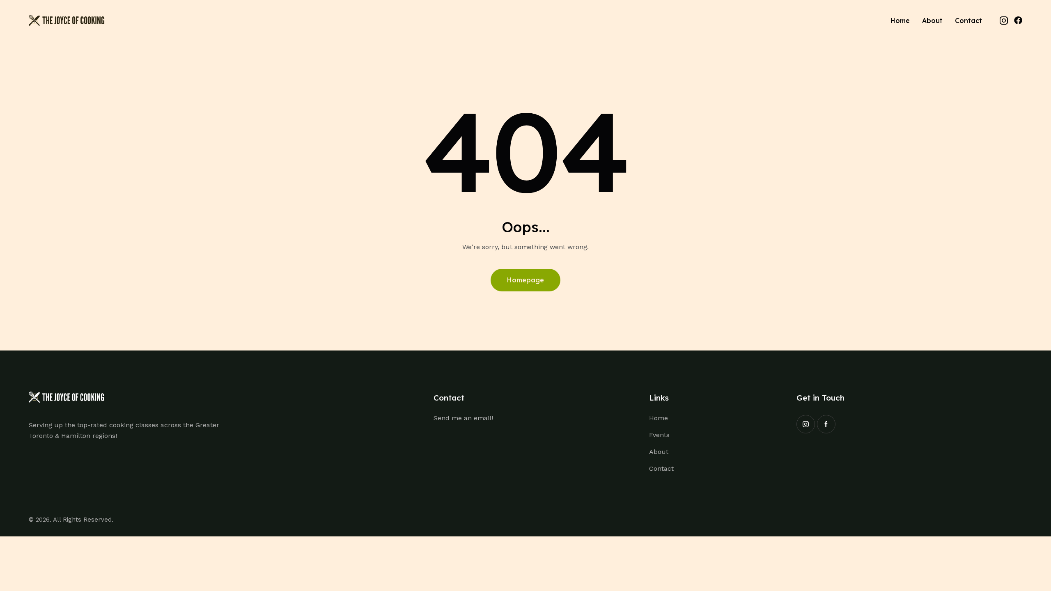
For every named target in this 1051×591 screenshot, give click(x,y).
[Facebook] (1018, 20)
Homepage (525, 280)
